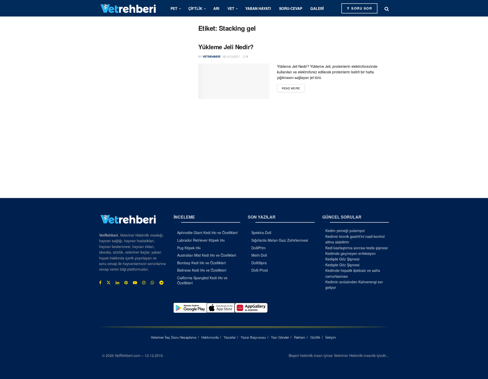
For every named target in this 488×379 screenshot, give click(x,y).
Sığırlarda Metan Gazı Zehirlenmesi (279, 240)
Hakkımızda (210, 337)
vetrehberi (211, 56)
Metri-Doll (259, 255)
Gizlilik (315, 337)
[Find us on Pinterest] (126, 282)
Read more (293, 88)
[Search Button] (387, 8)
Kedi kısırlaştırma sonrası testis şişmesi (356, 247)
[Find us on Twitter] (108, 282)
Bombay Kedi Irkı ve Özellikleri (201, 262)
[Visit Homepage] (128, 8)
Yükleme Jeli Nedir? (226, 46)
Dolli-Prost (259, 270)
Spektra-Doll (261, 232)
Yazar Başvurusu (253, 337)
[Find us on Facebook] (100, 282)
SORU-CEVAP (290, 8)
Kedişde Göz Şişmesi (342, 258)
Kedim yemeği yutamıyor (345, 230)
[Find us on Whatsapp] (152, 282)
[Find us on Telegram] (161, 282)
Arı (216, 8)
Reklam (299, 337)
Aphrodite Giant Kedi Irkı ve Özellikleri (207, 232)
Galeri (317, 8)
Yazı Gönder (280, 337)
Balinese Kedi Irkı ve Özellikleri (201, 270)
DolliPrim (258, 247)
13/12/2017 (232, 56)
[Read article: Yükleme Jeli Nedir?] (233, 81)
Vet (230, 8)
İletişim (330, 337)
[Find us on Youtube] (135, 282)
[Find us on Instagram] (144, 282)
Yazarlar (230, 337)
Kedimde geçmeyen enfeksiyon (350, 253)
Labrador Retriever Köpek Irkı (201, 240)
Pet (174, 8)
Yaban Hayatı (258, 8)
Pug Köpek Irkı (189, 247)
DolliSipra (259, 262)
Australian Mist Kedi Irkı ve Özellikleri (206, 255)
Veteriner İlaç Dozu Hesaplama (173, 337)
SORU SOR (361, 8)
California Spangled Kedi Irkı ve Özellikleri (202, 280)
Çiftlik (195, 8)
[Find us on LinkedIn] (117, 282)
